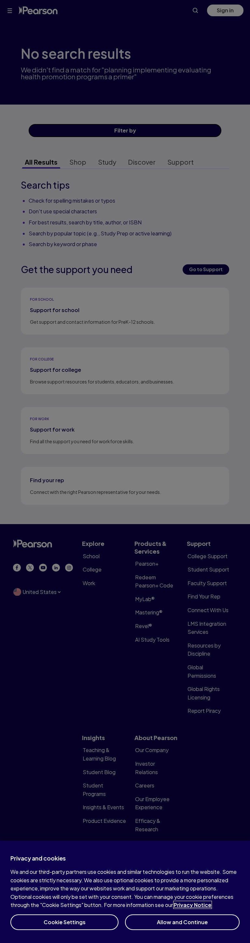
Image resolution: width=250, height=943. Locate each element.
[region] (125, 892)
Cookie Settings (65, 922)
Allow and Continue (182, 922)
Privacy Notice (192, 904)
